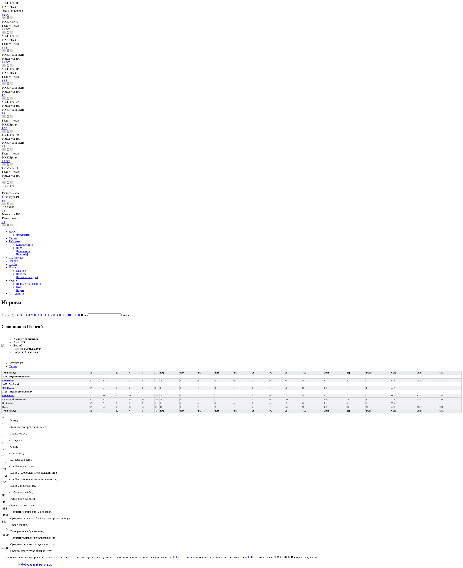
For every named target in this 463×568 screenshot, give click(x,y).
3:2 (3, 146)
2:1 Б (4, 80)
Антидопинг (16, 293)
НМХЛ (13, 231)
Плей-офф (22, 254)
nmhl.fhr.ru (175, 557)
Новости (14, 267)
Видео (20, 290)
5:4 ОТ (5, 161)
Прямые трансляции (28, 283)
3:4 (3, 200)
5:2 (3, 113)
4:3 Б (4, 128)
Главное (21, 270)
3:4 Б (4, 47)
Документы (23, 234)
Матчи (13, 238)
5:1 (3, 222)
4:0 (3, 95)
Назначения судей (27, 277)
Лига (19, 247)
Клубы (13, 264)
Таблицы (14, 241)
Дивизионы (23, 251)
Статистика (16, 257)
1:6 (3, 179)
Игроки (13, 260)
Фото (19, 287)
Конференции (24, 244)
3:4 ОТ (5, 29)
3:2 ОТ (5, 14)
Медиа (13, 280)
